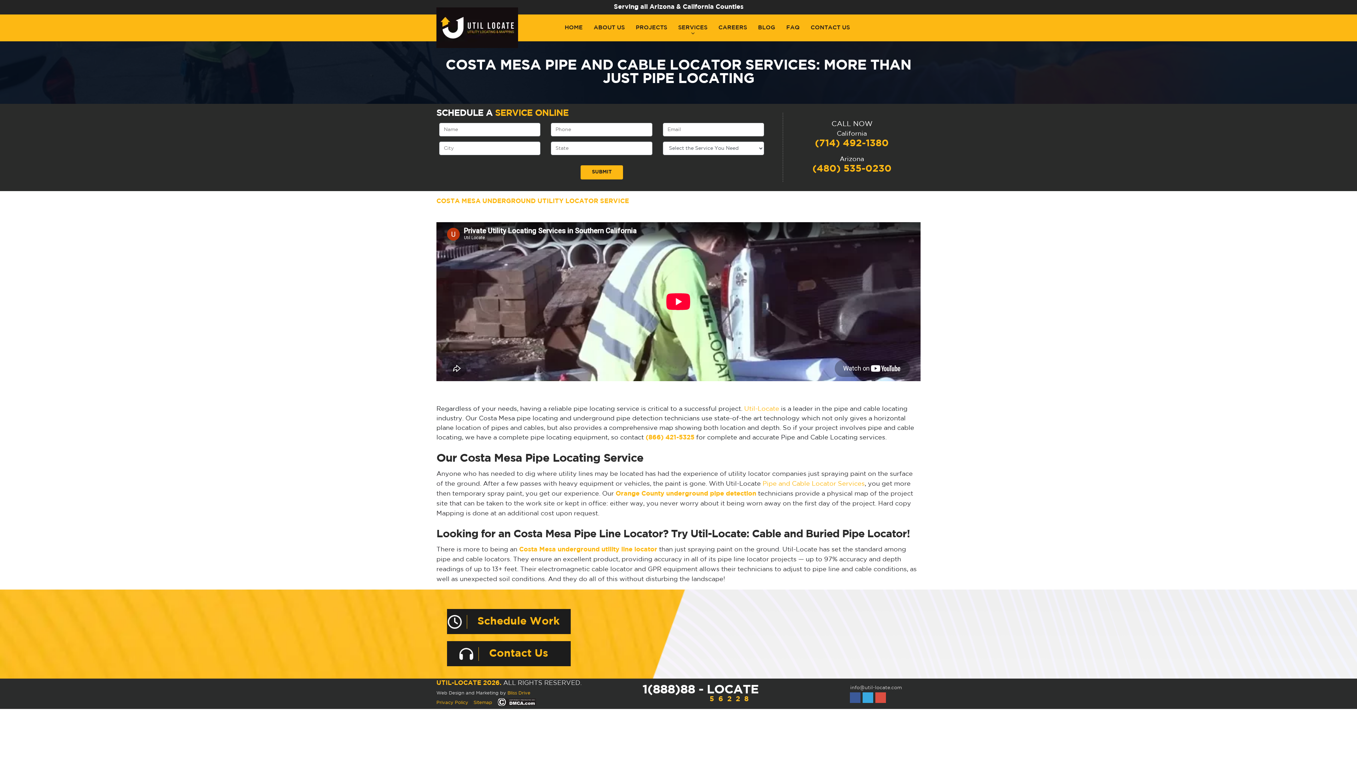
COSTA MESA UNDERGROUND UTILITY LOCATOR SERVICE (532, 201)
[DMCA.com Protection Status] (517, 702)
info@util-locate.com (876, 688)
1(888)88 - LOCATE (700, 693)
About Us (609, 27)
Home (574, 27)
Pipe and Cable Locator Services (814, 484)
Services (692, 27)
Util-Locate (761, 409)
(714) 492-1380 (852, 143)
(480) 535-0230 (852, 169)
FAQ (793, 27)
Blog (766, 27)
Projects (651, 27)
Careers (732, 27)
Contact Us (830, 27)
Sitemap (483, 703)
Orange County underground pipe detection (686, 494)
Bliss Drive (518, 693)
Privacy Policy (452, 703)
